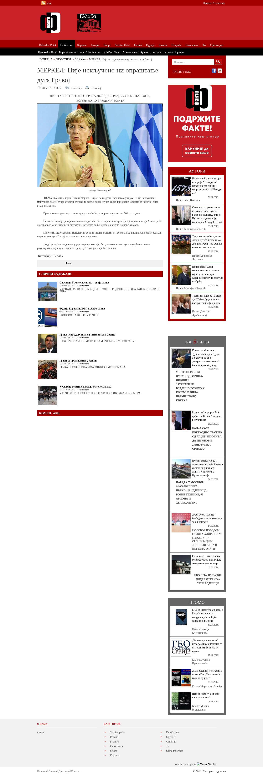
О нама (53, 771)
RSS (49, 3)
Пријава (207, 2)
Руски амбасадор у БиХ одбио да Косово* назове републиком (206, 415)
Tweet (69, 263)
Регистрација (219, 2)
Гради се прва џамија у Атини (78, 360)
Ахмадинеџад (130, 52)
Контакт (75, 771)
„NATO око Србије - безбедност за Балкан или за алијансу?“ (207, 518)
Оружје (170, 737)
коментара (76, 88)
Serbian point (117, 732)
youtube (219, 70)
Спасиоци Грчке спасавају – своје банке (84, 282)
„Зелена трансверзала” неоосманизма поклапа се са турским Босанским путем (207, 645)
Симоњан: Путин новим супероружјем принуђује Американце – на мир (206, 559)
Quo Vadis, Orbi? (47, 52)
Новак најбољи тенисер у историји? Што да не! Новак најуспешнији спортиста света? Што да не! (207, 186)
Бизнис (114, 741)
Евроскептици (67, 52)
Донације (64, 771)
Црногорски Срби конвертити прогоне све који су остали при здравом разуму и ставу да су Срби (207, 274)
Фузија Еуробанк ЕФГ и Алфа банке (82, 308)
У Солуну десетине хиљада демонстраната (85, 386)
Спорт (113, 751)
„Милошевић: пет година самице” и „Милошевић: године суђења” (207, 674)
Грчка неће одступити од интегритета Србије (87, 334)
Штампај (96, 88)
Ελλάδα (80, 59)
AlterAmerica (93, 52)
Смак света (116, 746)
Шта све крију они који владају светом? (205, 695)
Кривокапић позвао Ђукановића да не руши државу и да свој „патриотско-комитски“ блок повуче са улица (206, 357)
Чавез (117, 52)
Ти (167, 746)
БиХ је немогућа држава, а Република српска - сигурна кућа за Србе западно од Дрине (207, 615)
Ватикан (168, 52)
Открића (171, 741)
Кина (81, 52)
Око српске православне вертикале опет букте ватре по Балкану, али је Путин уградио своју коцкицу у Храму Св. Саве (207, 214)
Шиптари (156, 52)
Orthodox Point (174, 751)
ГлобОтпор (63, 59)
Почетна (45, 59)
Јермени (179, 52)
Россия (114, 737)
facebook (214, 70)
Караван (115, 755)
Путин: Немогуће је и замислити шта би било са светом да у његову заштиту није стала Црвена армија (207, 468)
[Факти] (80, 23)
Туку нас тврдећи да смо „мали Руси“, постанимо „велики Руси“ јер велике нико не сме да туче (207, 241)
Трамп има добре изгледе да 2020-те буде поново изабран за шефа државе (206, 299)
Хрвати (144, 52)
